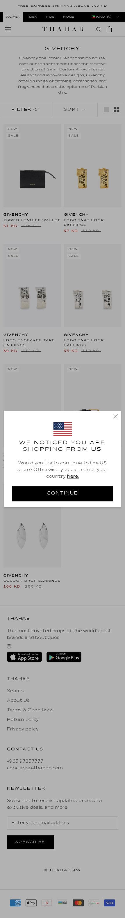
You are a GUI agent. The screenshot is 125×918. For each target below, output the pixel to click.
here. (73, 477)
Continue (62, 493)
